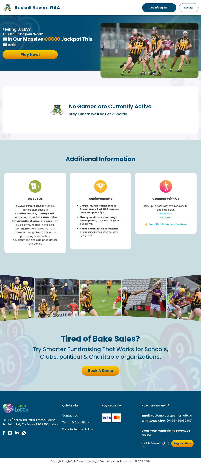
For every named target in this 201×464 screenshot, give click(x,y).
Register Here (182, 443)
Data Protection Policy (77, 429)
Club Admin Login (155, 443)
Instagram (165, 217)
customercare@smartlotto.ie (171, 415)
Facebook (166, 213)
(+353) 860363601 (179, 421)
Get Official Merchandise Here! (168, 224)
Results (188, 7)
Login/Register (159, 7)
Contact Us (70, 415)
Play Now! (30, 54)
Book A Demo (100, 370)
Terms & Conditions (76, 422)
